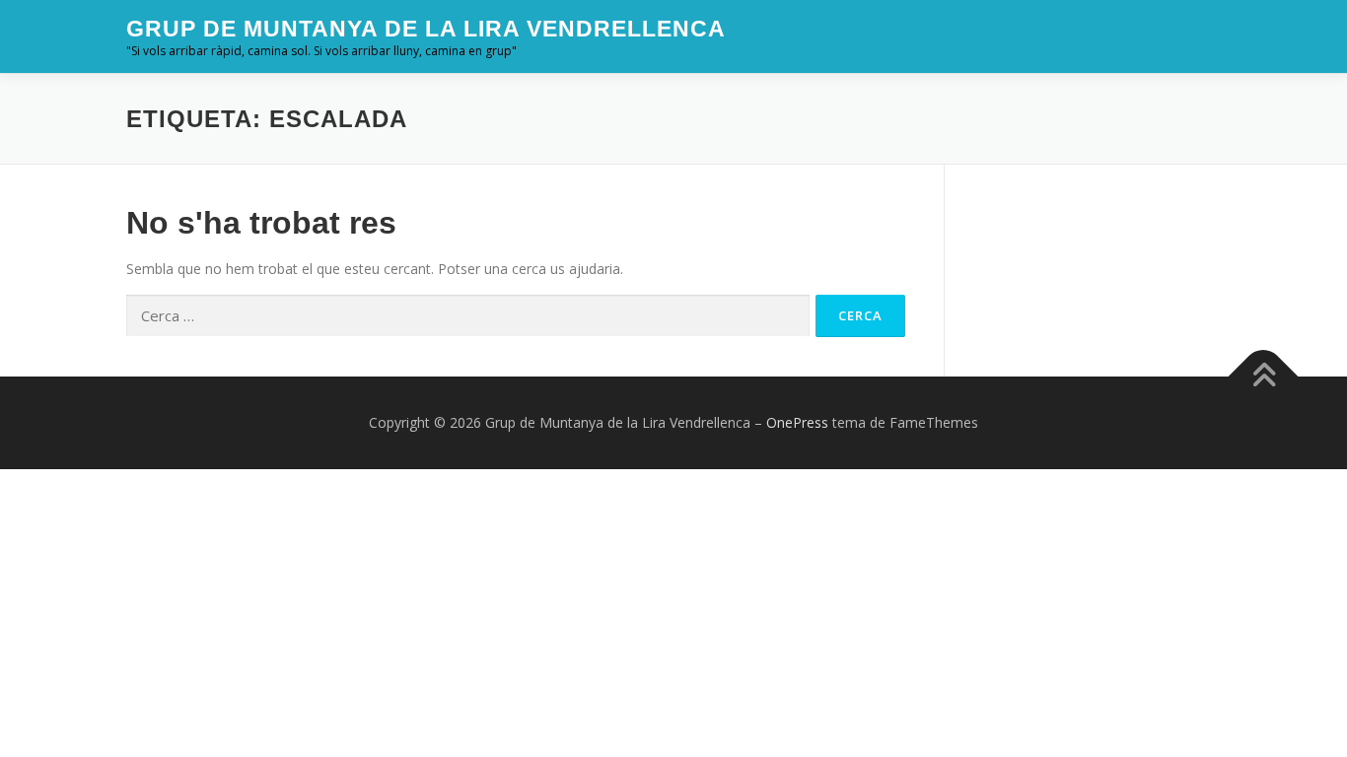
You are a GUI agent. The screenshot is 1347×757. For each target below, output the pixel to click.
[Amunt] (1264, 377)
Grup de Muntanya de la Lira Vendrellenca (426, 28)
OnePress (797, 422)
